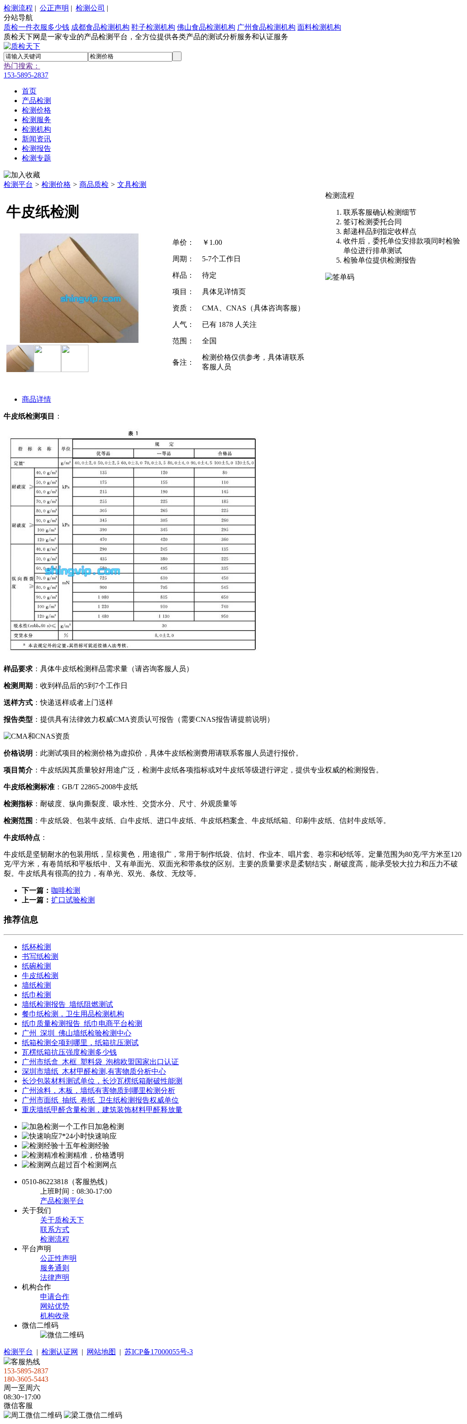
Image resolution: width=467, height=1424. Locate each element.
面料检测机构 (319, 27)
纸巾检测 (36, 995)
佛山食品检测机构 (206, 27)
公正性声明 (58, 1258)
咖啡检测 (65, 890)
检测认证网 (60, 1352)
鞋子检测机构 (153, 27)
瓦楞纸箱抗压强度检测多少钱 (69, 1052)
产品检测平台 (62, 1201)
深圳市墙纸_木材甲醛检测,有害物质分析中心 (94, 1071)
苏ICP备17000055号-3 (159, 1352)
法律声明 (54, 1277)
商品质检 (94, 184)
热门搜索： (22, 66)
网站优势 (54, 1306)
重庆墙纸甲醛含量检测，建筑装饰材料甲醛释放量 (102, 1109)
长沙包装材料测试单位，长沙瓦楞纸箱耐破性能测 (102, 1081)
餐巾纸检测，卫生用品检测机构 (73, 1014)
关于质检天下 (62, 1220)
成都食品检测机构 (100, 27)
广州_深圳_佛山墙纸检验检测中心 (76, 1033)
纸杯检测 (36, 947)
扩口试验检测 (73, 900)
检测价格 (56, 184)
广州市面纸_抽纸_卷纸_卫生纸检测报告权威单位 (100, 1100)
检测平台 (18, 184)
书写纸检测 (40, 956)
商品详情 (36, 399)
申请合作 (54, 1296)
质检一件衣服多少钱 (36, 27)
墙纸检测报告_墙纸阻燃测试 (67, 1004)
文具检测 (131, 184)
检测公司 (90, 8)
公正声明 (54, 8)
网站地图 (101, 1352)
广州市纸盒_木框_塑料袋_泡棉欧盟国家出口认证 (100, 1062)
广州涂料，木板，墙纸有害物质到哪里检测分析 (98, 1090)
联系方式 (54, 1229)
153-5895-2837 (26, 75)
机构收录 (54, 1316)
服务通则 (54, 1268)
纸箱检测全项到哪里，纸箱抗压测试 (80, 1042)
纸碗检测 (36, 966)
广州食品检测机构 (266, 27)
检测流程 (18, 8)
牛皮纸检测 (40, 975)
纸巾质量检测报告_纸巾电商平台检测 (82, 1023)
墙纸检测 (36, 985)
